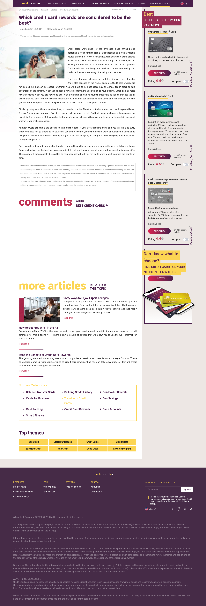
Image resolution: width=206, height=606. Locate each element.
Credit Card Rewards (77, 409)
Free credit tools (73, 486)
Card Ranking (34, 409)
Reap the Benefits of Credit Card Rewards (44, 354)
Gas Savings (110, 398)
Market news (19, 486)
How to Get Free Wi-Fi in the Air (38, 327)
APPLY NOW (159, 73)
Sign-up (187, 489)
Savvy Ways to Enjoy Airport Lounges (86, 298)
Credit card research (23, 491)
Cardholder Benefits (115, 392)
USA (150, 509)
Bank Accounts (112, 409)
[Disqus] (78, 243)
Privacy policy (49, 486)
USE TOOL (161, 278)
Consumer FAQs (21, 496)
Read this (68, 317)
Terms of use (48, 491)
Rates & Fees (154, 66)
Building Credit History (78, 392)
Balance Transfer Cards (40, 392)
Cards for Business (37, 398)
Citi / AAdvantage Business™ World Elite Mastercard (167, 181)
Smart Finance (35, 415)
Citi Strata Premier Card (162, 31)
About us (95, 486)
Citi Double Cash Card (160, 96)
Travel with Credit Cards (75, 401)
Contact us (96, 491)
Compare (176, 81)
